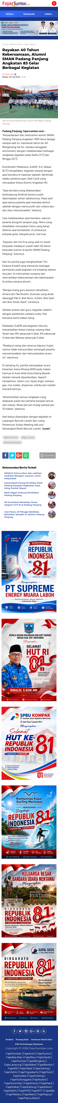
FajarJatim (10, 1072)
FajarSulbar (20, 1075)
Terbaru (10, 14)
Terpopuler (29, 14)
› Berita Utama (15, 44)
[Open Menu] (54, 3)
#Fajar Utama (28, 437)
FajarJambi (44, 1057)
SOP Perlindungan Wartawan (29, 1044)
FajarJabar (26, 1068)
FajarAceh (29, 1053)
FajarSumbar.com (41, 1048)
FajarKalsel (44, 1086)
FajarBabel (29, 1064)
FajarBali (49, 1090)
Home (5, 44)
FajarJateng (41, 1068)
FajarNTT (37, 1090)
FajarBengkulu (36, 1060)
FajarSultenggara (21, 1079)
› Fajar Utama (29, 44)
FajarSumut (44, 1053)
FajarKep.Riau (14, 1057)
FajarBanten (45, 1064)
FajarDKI (13, 1068)
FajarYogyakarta (28, 1072)
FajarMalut (29, 1094)
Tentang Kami (22, 1039)
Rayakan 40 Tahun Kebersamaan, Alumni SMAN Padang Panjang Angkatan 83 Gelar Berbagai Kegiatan (25, 59)
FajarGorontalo (13, 1083)
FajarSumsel (18, 1060)
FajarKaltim (10, 1090)
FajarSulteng (36, 1075)
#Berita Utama (10, 437)
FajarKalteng (28, 1086)
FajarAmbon (31, 1083)
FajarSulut (46, 1072)
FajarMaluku (14, 1094)
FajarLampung (12, 1064)
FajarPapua (44, 1094)
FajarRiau (29, 1057)
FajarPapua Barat (28, 1098)
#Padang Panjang (12, 442)
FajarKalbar (12, 1086)
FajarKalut (46, 1083)
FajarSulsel (39, 1079)
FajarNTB (24, 1090)
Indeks (48, 14)
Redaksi (9, 1039)
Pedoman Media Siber (41, 1039)
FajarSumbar (13, 1053)
